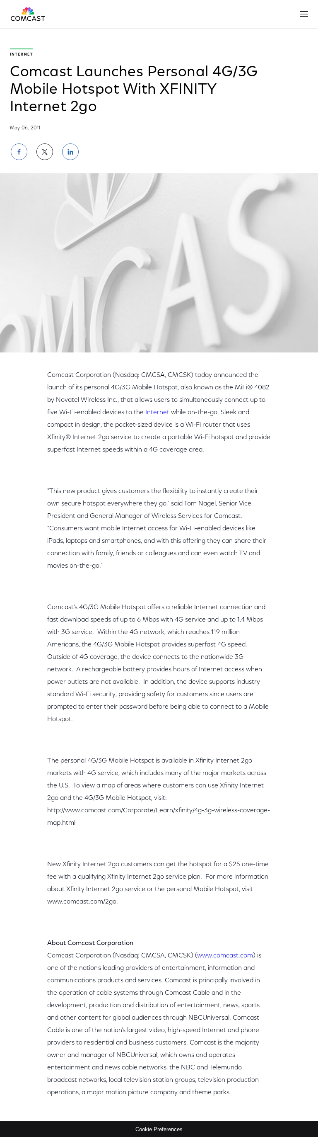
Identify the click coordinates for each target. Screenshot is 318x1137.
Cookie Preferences (159, 1129)
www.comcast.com (225, 955)
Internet (157, 412)
